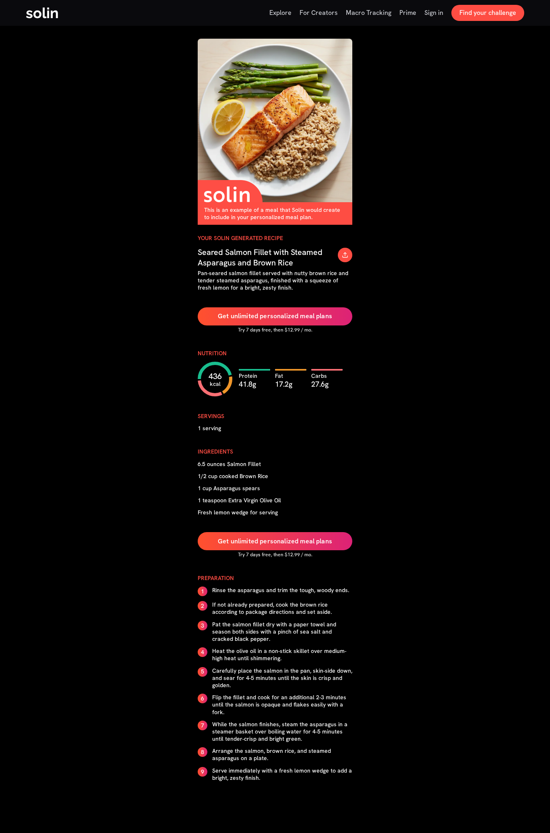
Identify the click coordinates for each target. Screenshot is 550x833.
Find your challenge (487, 12)
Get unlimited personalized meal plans (275, 316)
